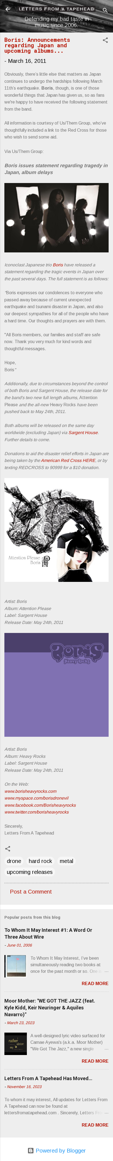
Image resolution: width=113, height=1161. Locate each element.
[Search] (105, 11)
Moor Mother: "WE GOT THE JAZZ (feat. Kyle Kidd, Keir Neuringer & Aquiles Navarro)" (49, 1007)
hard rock (40, 861)
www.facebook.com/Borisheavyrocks (40, 805)
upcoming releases (30, 872)
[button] (105, 41)
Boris (58, 265)
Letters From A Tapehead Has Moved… (48, 1078)
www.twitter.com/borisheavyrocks (36, 812)
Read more (95, 983)
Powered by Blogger (60, 1151)
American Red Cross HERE (68, 460)
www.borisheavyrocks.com (30, 791)
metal (66, 861)
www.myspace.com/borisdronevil (36, 798)
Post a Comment (31, 892)
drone (14, 861)
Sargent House (83, 432)
